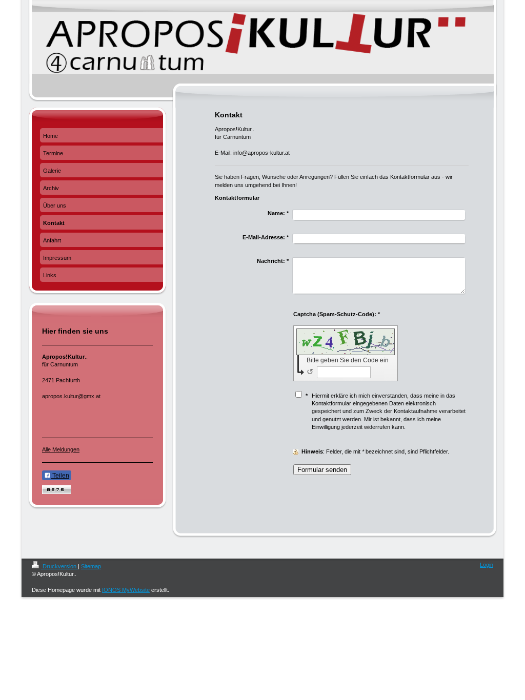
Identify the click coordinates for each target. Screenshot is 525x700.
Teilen (60, 475)
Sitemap (91, 566)
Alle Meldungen (60, 449)
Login (486, 565)
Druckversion (59, 566)
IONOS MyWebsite (126, 590)
